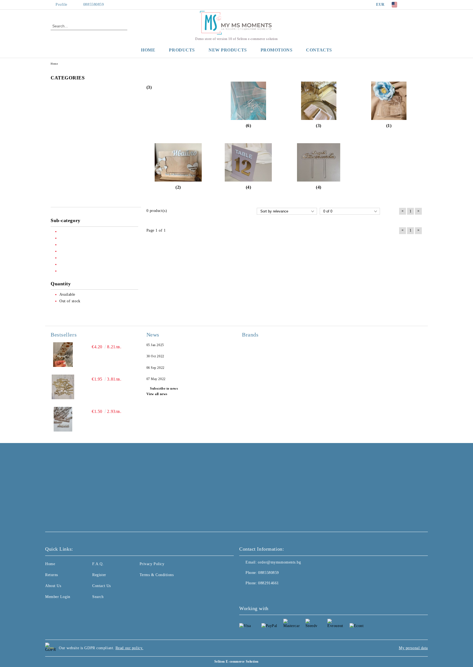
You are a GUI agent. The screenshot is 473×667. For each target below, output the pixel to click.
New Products (228, 50)
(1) (389, 125)
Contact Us (101, 586)
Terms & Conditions (157, 575)
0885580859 (93, 4)
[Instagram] (419, 5)
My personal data (413, 648)
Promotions (277, 50)
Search (97, 597)
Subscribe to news (164, 388)
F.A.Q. (98, 564)
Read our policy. (129, 648)
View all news (157, 394)
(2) (178, 187)
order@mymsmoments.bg (279, 562)
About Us (53, 586)
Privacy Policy (152, 564)
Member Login (57, 597)
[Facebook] (411, 5)
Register (99, 575)
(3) (149, 87)
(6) (248, 125)
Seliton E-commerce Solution (236, 661)
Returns (51, 575)
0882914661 (268, 583)
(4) (248, 187)
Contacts (319, 50)
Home (148, 50)
